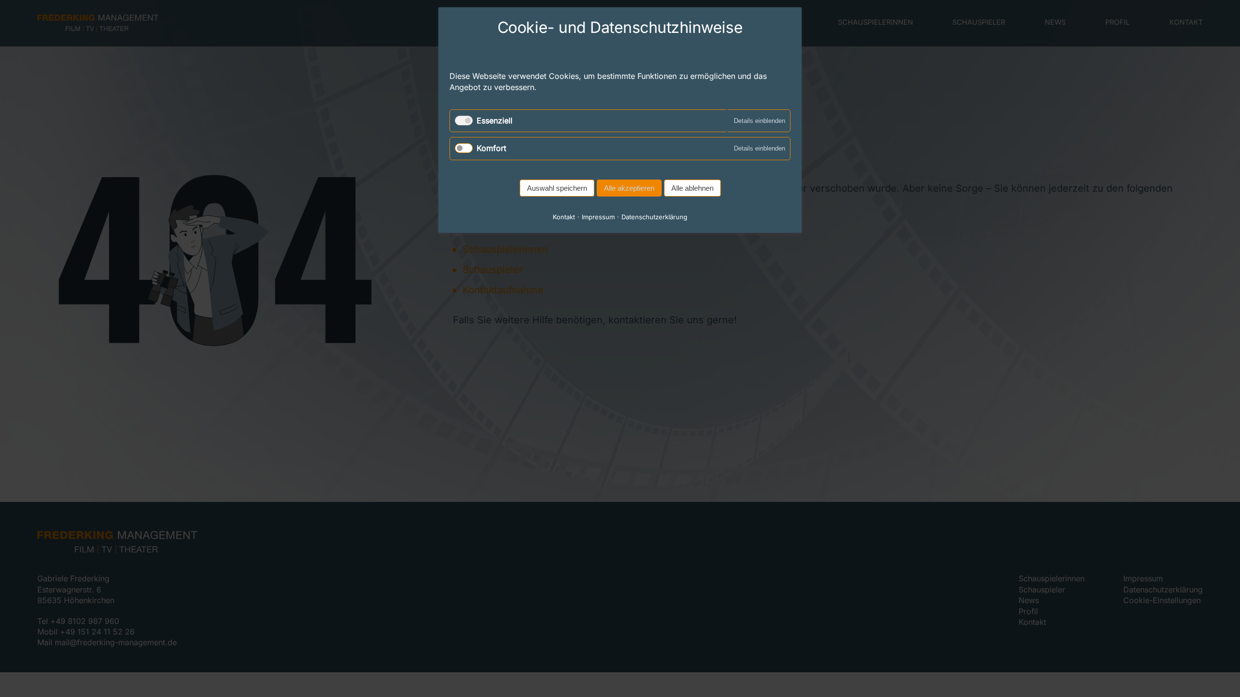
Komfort (491, 148)
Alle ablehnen (692, 188)
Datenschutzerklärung (654, 217)
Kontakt (564, 217)
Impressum (598, 217)
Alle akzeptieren (629, 188)
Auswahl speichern (557, 188)
